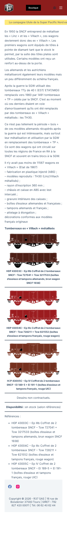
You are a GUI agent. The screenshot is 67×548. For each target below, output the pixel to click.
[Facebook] (10, 486)
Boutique (33, 7)
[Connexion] (54, 8)
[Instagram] (18, 486)
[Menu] (60, 7)
